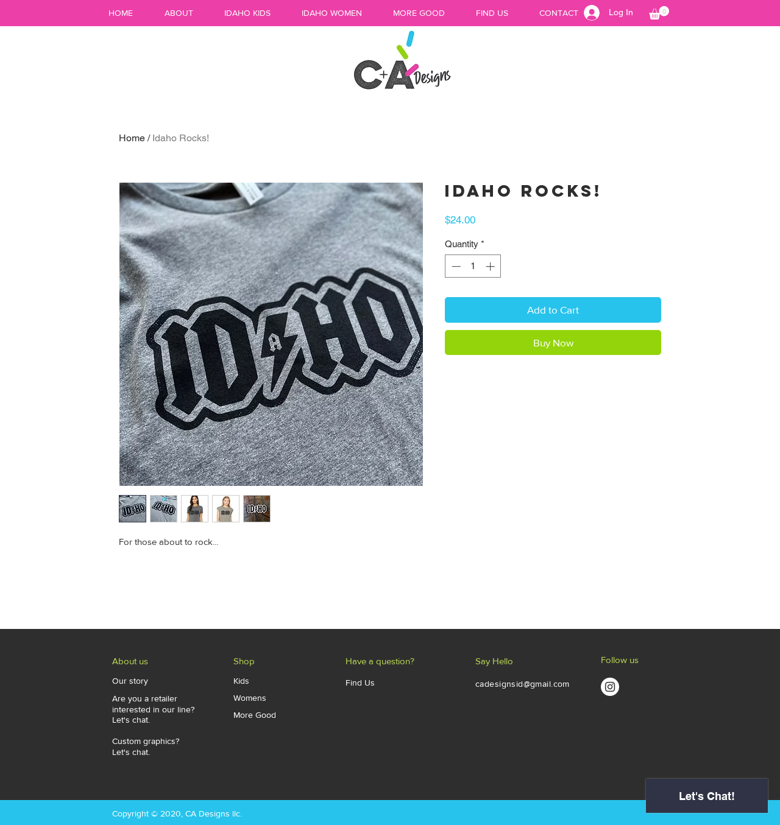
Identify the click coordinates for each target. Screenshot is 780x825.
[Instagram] (610, 687)
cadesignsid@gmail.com (522, 684)
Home (132, 138)
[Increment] (491, 266)
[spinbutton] (473, 266)
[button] (659, 12)
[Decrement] (455, 266)
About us (130, 661)
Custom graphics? (145, 741)
